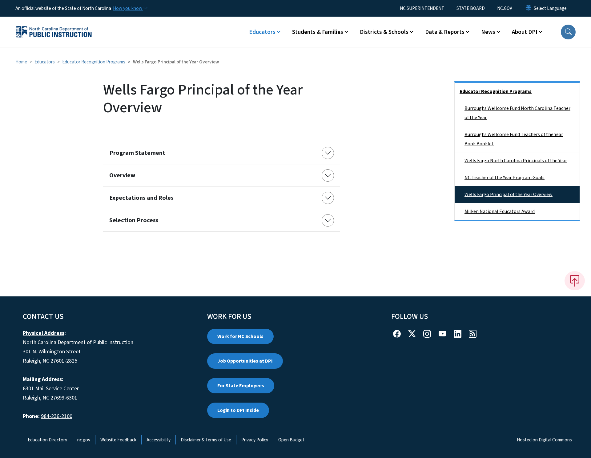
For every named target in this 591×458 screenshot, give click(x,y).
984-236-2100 (56, 416)
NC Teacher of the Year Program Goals (504, 177)
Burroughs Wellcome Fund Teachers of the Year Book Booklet (513, 139)
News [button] (488, 32)
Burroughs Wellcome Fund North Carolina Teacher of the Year (517, 113)
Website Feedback (118, 439)
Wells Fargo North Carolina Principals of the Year (515, 160)
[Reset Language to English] (528, 8)
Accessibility (159, 439)
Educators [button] (262, 32)
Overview (122, 175)
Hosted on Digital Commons (544, 439)
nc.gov (83, 439)
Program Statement (137, 153)
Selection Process (134, 220)
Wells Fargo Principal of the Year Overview (508, 194)
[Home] (53, 25)
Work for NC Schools (240, 336)
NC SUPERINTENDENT (422, 8)
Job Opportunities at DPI (245, 361)
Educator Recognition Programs (93, 61)
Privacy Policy (254, 439)
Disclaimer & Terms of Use (206, 439)
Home (21, 61)
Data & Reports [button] (444, 32)
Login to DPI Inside (238, 410)
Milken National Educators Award (499, 211)
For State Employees (240, 385)
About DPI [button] (524, 32)
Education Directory (47, 439)
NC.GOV (504, 8)
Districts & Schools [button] (384, 32)
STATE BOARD (470, 8)
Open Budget (291, 439)
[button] (568, 32)
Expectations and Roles (141, 198)
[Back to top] (575, 280)
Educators (44, 61)
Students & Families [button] (317, 32)
